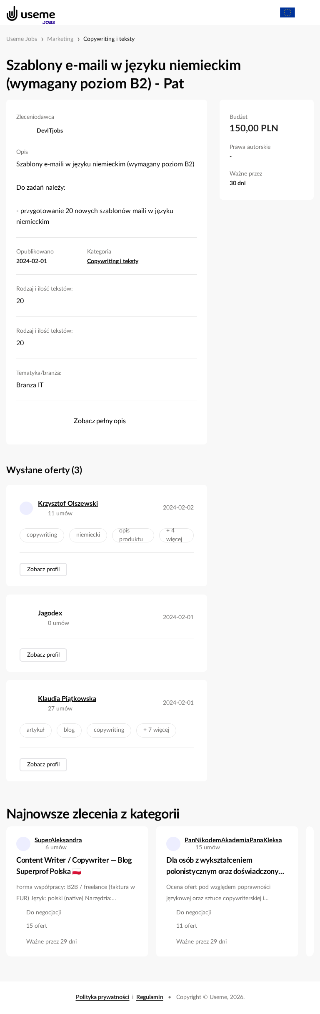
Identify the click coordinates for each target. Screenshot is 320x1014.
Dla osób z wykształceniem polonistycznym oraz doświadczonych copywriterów (226, 867)
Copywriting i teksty (109, 39)
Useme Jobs (21, 39)
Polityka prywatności (103, 997)
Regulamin (149, 997)
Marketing (60, 39)
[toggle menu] (305, 12)
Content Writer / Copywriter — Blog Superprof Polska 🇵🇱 (74, 866)
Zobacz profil (43, 569)
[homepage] (26, 12)
